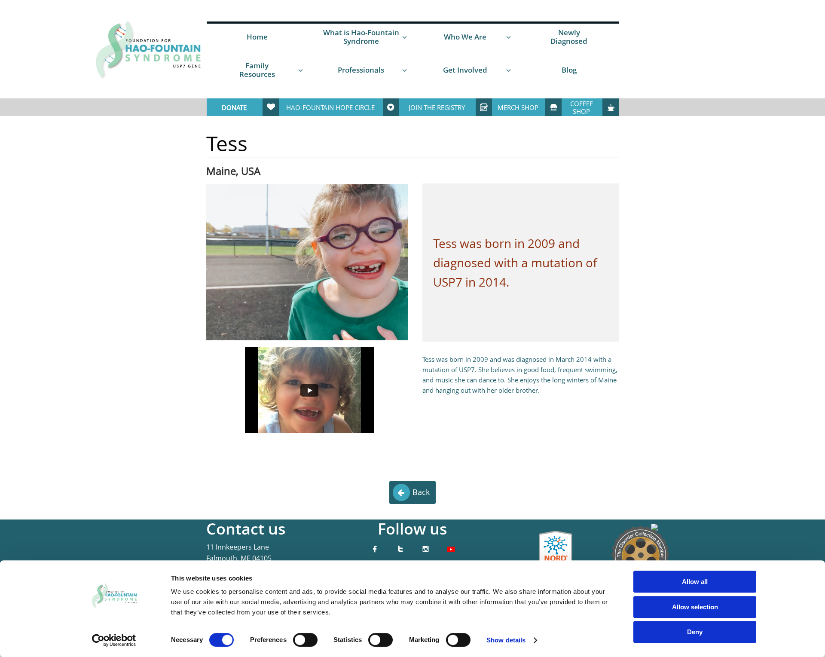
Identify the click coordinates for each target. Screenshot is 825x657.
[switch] (305, 640)
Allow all (695, 581)
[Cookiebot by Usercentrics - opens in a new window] (114, 640)
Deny (695, 632)
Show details (506, 640)
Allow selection (695, 607)
